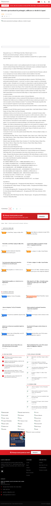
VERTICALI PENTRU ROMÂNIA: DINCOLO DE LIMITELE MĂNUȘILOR (14, 361)
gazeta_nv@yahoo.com (9, 492)
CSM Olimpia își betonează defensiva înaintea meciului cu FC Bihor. (13, 357)
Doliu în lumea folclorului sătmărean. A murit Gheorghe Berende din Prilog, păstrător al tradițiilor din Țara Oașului (14, 372)
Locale (27, 462)
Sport (2, 14)
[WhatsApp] (7, 16)
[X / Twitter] (4, 16)
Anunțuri (28, 475)
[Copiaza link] (9, 16)
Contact (41, 462)
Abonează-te (42, 216)
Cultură (27, 467)
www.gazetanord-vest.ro (9, 494)
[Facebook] (2, 16)
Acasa (2, 223)
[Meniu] (48, 1)
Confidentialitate (42, 467)
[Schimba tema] (45, 2)
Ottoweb (48, 503)
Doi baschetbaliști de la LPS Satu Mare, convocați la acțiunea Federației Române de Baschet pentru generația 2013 (13, 366)
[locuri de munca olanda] (17, 439)
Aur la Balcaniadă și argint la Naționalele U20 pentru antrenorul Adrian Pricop (13, 376)
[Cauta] (41, 2)
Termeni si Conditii (43, 470)
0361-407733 (6, 489)
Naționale (28, 470)
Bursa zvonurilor (29, 472)
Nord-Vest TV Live (43, 465)
